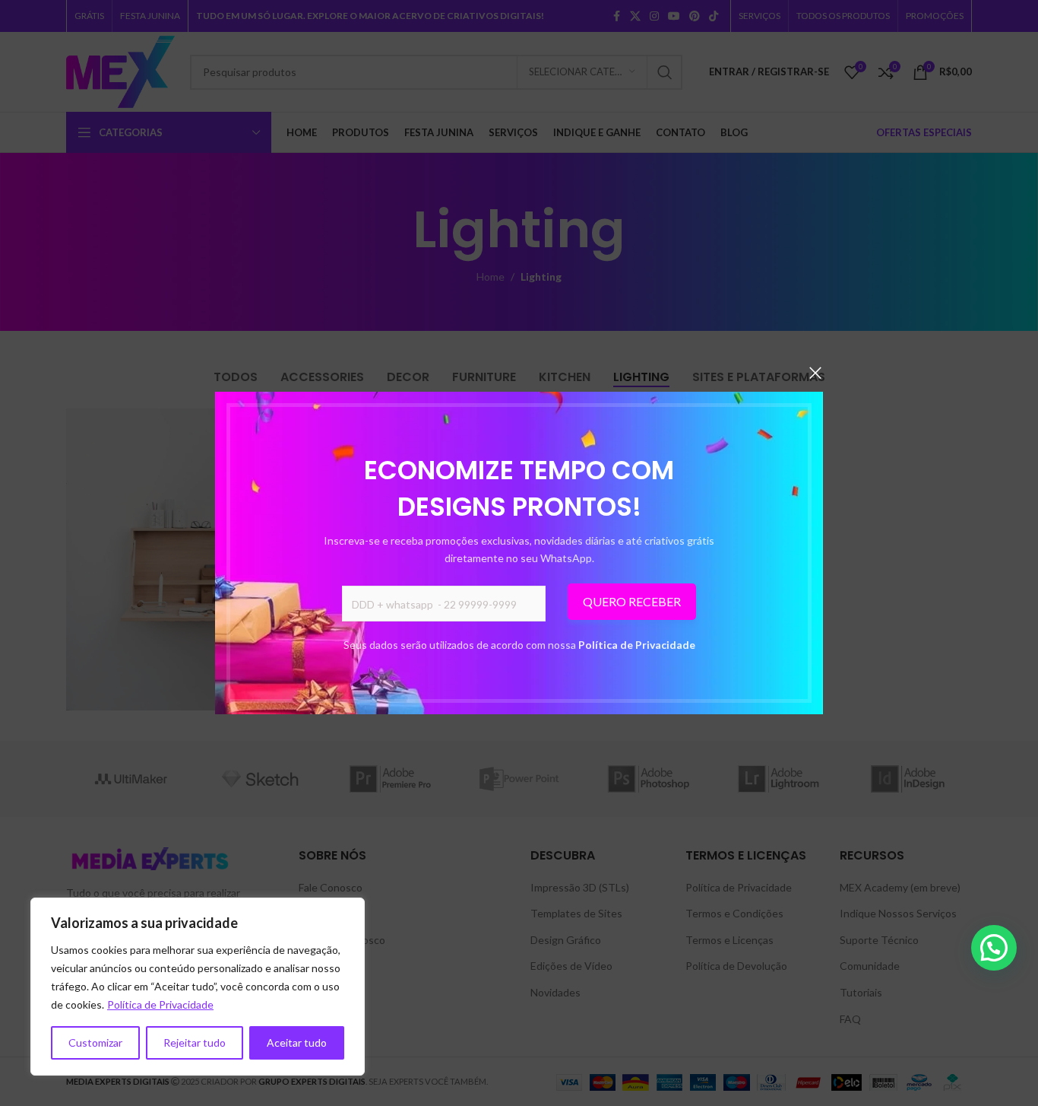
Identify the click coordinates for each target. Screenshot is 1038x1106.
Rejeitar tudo (194, 1042)
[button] (994, 948)
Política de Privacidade (636, 644)
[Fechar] (815, 373)
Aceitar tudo (297, 1042)
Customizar (95, 1042)
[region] (197, 987)
